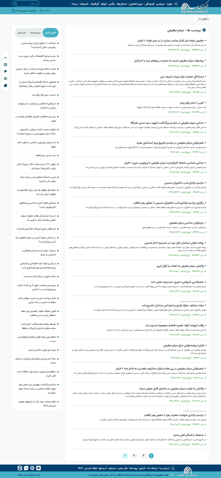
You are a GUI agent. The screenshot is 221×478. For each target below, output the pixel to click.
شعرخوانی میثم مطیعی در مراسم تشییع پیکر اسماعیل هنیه (170, 143)
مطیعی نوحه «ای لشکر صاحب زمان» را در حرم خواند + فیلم (171, 41)
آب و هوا (103, 468)
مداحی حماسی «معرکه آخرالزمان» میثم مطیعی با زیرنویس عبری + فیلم (164, 163)
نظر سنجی (123, 468)
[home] (188, 472)
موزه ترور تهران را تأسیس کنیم (42, 350)
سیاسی (160, 3)
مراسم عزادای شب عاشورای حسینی (184, 183)
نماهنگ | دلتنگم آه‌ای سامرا (188, 435)
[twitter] (38, 468)
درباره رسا (164, 468)
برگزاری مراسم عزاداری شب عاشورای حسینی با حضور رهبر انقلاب (168, 203)
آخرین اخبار (50, 32)
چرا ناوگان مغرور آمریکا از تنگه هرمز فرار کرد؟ (36, 229)
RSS (80, 468)
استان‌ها (122, 3)
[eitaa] (19, 468)
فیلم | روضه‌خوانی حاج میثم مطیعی (183, 345)
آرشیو (142, 468)
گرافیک (94, 3)
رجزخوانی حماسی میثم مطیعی (186, 223)
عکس (111, 3)
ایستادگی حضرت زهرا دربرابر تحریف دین (182, 77)
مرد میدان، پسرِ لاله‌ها (46, 155)
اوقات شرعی (91, 468)
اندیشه (84, 3)
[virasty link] (5, 85)
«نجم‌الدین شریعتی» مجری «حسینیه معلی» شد (177, 282)
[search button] (15, 4)
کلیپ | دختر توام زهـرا (192, 103)
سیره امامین (136, 3)
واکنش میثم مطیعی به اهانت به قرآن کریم (180, 266)
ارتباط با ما (152, 468)
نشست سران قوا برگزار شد (44, 95)
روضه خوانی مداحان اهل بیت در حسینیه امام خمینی (174, 243)
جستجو (112, 468)
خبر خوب (21, 32)
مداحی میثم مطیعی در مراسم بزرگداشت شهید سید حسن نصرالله (167, 123)
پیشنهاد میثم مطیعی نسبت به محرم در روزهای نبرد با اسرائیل (169, 61)
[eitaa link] (5, 64)
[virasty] (26, 468)
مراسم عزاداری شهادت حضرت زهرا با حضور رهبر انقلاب (174, 415)
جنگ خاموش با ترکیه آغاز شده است (39, 276)
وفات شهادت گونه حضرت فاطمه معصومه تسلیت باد (175, 325)
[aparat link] (5, 78)
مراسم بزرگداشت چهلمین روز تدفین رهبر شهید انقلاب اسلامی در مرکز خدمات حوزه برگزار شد (37, 389)
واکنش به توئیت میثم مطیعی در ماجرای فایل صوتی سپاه (172, 389)
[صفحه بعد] (151, 455)
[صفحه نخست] (175, 3)
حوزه (169, 3)
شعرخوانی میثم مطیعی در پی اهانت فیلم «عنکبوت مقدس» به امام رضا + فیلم (160, 369)
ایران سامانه (22, 474)
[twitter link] (5, 71)
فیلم (103, 3)
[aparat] (32, 468)
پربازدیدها (35, 32)
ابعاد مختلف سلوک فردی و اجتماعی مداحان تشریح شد (173, 305)
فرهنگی (149, 3)
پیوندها (133, 468)
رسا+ (74, 3)
